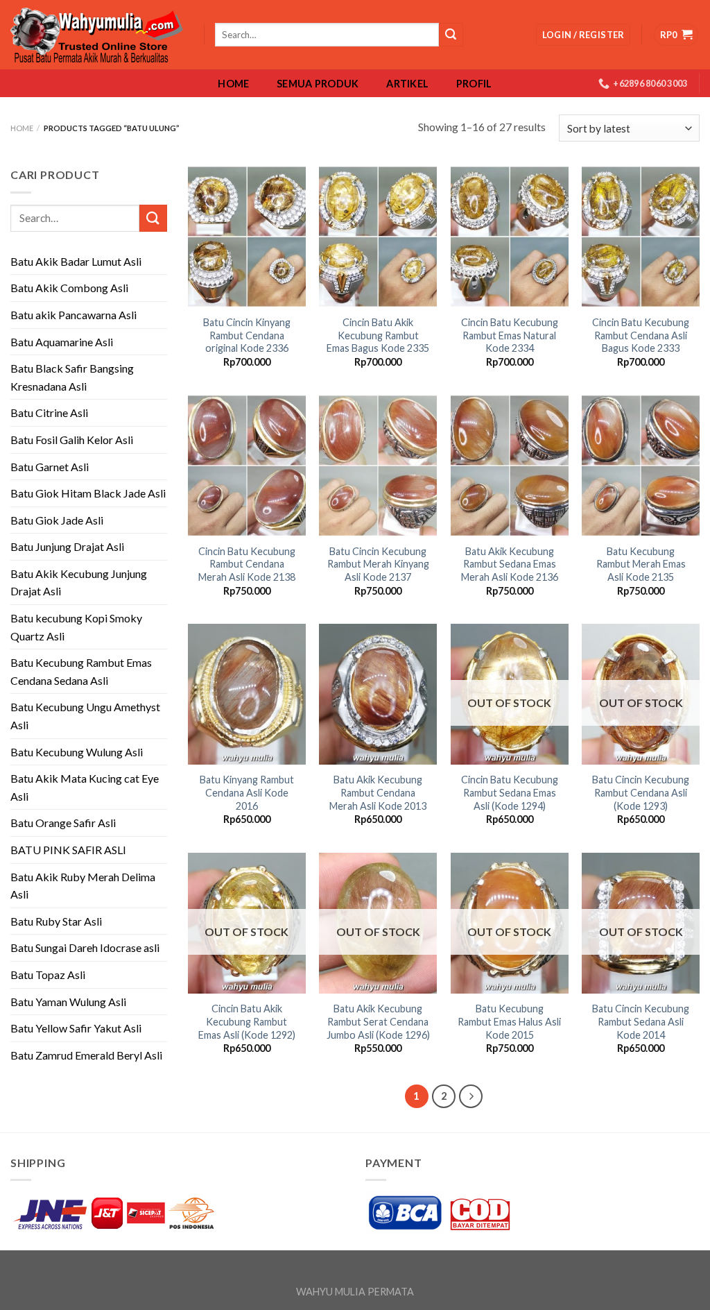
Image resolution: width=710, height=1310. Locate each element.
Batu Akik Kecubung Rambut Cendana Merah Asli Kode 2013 (377, 792)
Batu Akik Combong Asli (69, 287)
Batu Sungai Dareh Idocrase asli (84, 947)
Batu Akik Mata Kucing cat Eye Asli (84, 787)
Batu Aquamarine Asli (61, 341)
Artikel (407, 84)
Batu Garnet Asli (49, 466)
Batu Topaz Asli (47, 974)
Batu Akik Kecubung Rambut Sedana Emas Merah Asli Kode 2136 (509, 564)
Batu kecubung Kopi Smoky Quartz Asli (76, 627)
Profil (474, 84)
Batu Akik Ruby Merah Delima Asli (82, 885)
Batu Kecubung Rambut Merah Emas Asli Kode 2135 (641, 564)
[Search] (450, 34)
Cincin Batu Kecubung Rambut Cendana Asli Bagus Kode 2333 (640, 335)
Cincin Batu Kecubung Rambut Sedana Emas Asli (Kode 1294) (509, 792)
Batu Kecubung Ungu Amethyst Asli (85, 715)
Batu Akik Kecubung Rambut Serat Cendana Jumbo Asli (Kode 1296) (378, 1021)
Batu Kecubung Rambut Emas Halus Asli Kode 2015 (509, 1021)
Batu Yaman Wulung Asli (68, 1001)
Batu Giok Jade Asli (56, 520)
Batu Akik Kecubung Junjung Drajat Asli (78, 582)
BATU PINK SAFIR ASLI (69, 849)
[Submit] (153, 218)
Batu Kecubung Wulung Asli (76, 751)
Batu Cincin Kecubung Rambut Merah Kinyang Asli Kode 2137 (378, 564)
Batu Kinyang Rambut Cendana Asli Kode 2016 (247, 792)
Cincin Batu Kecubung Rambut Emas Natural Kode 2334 (509, 335)
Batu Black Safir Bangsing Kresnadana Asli (72, 377)
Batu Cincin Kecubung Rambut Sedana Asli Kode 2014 (640, 1021)
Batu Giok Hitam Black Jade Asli (88, 493)
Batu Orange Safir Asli (63, 822)
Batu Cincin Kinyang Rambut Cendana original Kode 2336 (247, 335)
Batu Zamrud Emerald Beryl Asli (86, 1055)
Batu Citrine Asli (49, 412)
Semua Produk (317, 84)
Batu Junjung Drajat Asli (67, 546)
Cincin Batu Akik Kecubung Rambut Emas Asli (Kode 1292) (246, 1021)
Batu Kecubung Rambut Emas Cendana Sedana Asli (81, 671)
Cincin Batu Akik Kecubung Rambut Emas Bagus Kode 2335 (378, 335)
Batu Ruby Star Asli (56, 921)
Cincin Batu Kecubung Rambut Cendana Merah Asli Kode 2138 (246, 564)
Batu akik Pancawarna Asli (73, 314)
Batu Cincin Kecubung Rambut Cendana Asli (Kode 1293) (640, 792)
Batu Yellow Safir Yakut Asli (75, 1028)
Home (233, 84)
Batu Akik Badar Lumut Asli (75, 261)
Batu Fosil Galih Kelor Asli (71, 439)
